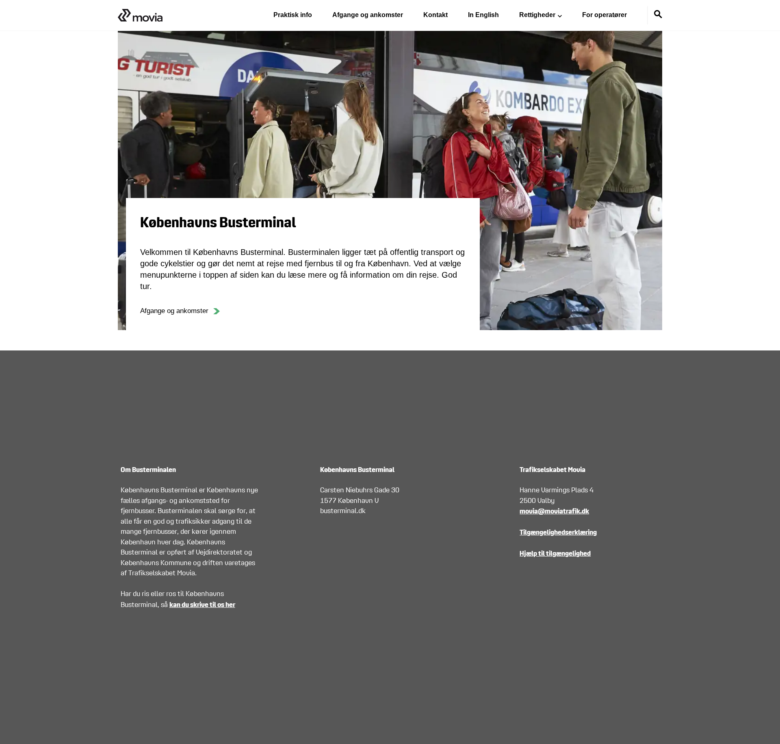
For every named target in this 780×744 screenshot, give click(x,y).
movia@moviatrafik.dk (554, 511)
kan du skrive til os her (202, 604)
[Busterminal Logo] (140, 15)
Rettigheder (537, 14)
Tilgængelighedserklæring (558, 532)
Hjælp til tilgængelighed (555, 553)
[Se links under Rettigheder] (560, 15)
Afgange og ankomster (367, 14)
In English (483, 14)
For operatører (604, 14)
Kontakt (435, 14)
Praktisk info (292, 14)
